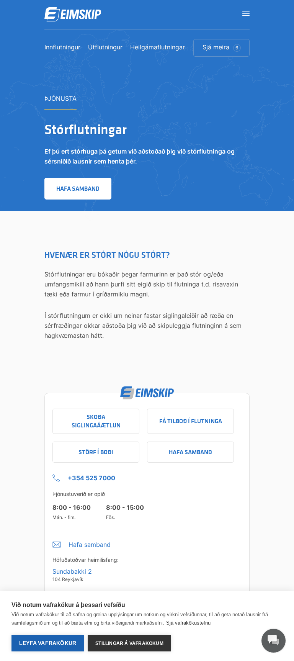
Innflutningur (62, 47)
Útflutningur (105, 47)
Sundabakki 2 (72, 571)
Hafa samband (190, 452)
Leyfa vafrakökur (47, 643)
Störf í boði (95, 452)
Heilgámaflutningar (157, 47)
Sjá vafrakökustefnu (188, 623)
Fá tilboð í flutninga (190, 421)
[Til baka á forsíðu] (72, 14)
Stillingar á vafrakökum (129, 643)
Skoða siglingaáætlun (96, 421)
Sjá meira (220, 47)
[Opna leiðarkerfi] (243, 13)
